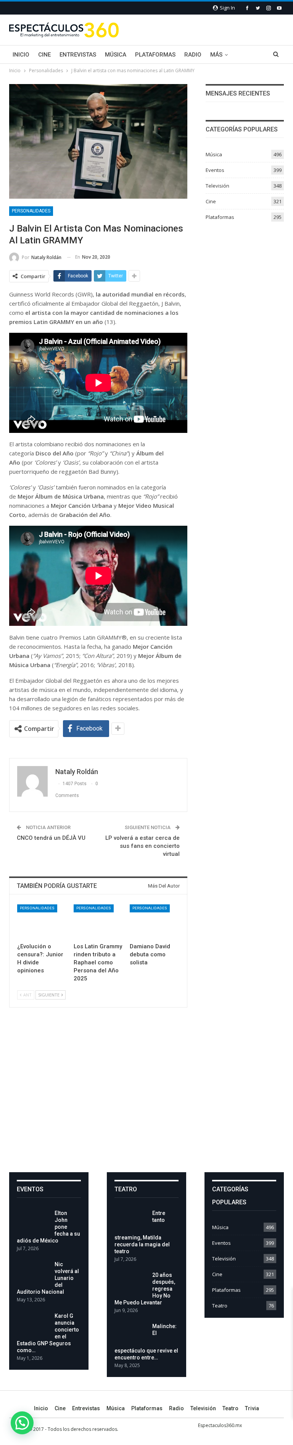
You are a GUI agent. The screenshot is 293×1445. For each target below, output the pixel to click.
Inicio (21, 54)
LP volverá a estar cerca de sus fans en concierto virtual (142, 845)
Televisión (217, 185)
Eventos (215, 170)
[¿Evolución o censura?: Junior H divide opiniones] (42, 921)
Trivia (252, 1408)
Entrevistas (78, 54)
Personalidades (31, 211)
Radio (192, 54)
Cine (44, 54)
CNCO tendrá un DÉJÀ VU (51, 837)
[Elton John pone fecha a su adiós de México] (33, 1222)
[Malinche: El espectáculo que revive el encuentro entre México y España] (130, 1335)
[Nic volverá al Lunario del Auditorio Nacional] (33, 1273)
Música (115, 54)
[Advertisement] (146, 1096)
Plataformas (155, 54)
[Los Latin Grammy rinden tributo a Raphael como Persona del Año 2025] (98, 921)
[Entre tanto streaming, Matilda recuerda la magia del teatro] (130, 1222)
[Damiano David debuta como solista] (154, 921)
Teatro (219, 1305)
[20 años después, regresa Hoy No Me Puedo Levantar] (130, 1284)
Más (216, 54)
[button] (22, 1422)
